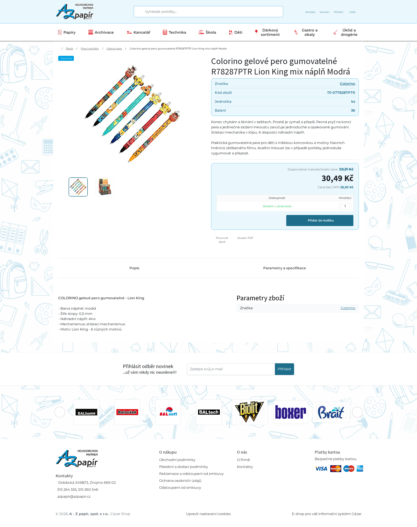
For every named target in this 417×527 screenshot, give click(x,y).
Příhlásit (284, 369)
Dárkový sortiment (270, 32)
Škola (211, 32)
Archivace (104, 32)
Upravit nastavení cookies (208, 514)
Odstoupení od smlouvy (180, 488)
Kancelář (142, 32)
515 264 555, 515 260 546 (77, 489)
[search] (137, 11)
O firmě (243, 460)
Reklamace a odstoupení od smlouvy (191, 474)
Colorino (347, 84)
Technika (177, 32)
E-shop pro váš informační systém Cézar (326, 514)
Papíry (69, 32)
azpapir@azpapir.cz (74, 496)
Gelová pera (114, 48)
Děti (238, 32)
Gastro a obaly (310, 32)
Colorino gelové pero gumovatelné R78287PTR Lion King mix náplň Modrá (178, 48)
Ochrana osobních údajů (180, 481)
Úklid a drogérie (349, 32)
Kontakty (245, 467)
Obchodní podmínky (177, 460)
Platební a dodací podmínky (183, 467)
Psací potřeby (90, 48)
